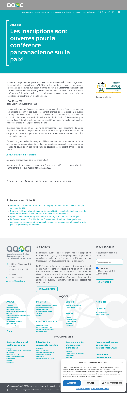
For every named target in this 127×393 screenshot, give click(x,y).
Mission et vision (12, 307)
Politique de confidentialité (100, 389)
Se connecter (13, 390)
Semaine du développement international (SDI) (105, 357)
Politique (9, 349)
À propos (27, 12)
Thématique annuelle (43, 354)
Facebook (12, 181)
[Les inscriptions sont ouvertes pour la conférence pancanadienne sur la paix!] (108, 87)
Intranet (39, 315)
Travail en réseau (42, 325)
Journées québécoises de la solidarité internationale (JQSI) (107, 345)
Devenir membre (42, 309)
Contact (10, 331)
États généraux (41, 331)
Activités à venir (101, 312)
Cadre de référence (42, 351)
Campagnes (10, 358)
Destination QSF (71, 307)
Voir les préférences (112, 383)
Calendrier (101, 308)
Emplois (80, 12)
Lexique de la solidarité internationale (14, 322)
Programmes (55, 12)
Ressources (10, 362)
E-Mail (69, 181)
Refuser (90, 383)
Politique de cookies (83, 389)
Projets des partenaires (44, 307)
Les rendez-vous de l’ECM (45, 358)
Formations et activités (44, 311)
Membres (40, 12)
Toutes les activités (102, 314)
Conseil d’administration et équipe (18, 315)
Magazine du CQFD (106, 271)
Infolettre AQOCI (105, 268)
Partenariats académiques (45, 329)
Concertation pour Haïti (44, 327)
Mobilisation (70, 355)
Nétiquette (69, 325)
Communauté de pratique (15, 356)
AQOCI (10, 302)
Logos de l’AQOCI (72, 319)
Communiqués (71, 321)
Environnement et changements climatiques (75, 345)
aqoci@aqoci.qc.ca (17, 281)
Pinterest (42, 181)
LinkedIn (56, 181)
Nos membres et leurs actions (46, 305)
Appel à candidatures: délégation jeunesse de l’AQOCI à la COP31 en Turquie (44, 216)
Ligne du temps (11, 325)
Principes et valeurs (13, 309)
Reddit (30, 181)
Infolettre (69, 323)
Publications (10, 319)
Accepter (71, 383)
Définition (39, 349)
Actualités (101, 302)
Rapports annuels (12, 317)
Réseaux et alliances (46, 321)
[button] (122, 362)
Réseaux (69, 12)
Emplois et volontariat (73, 305)
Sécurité (39, 313)
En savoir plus (47, 289)
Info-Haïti (102, 273)
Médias (91, 12)
